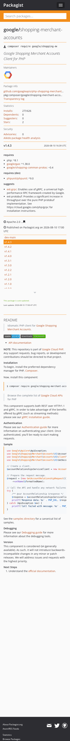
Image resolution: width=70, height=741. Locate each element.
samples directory (24, 518)
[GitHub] (64, 725)
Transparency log (14, 98)
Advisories (10, 134)
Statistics (7, 734)
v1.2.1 (7, 274)
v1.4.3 (7, 242)
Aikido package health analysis (22, 138)
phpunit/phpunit (17, 178)
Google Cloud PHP (52, 349)
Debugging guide (32, 532)
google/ (12, 29)
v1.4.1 (7, 251)
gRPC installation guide (36, 417)
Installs (8, 110)
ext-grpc (12, 189)
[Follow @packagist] (57, 725)
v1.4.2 (7, 246)
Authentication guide (34, 427)
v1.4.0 (7, 256)
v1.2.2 (7, 270)
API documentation (20, 342)
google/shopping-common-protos (27, 167)
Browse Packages (11, 739)
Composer (31, 370)
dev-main (10, 237)
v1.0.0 (7, 288)
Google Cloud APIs (52, 395)
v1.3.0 (7, 265)
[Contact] (49, 725)
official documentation (41, 571)
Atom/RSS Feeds (11, 728)
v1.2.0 (7, 279)
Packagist (13, 5)
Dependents (11, 114)
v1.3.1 (7, 260)
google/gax (13, 164)
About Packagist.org (13, 724)
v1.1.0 (7, 284)
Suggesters (10, 118)
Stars (7, 122)
